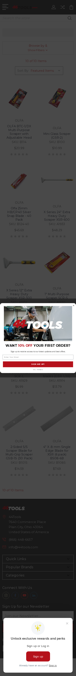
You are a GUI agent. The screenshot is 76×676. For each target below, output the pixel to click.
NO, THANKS (38, 369)
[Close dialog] (73, 305)
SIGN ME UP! (38, 364)
